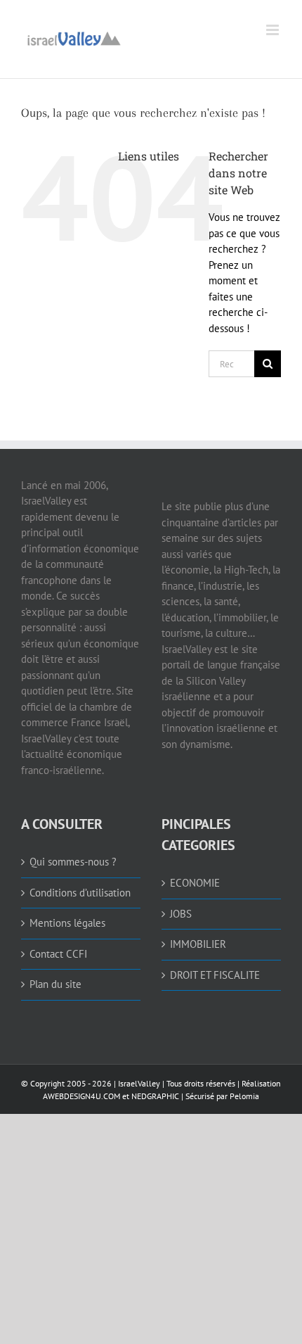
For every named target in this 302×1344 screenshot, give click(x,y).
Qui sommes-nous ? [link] (73, 861)
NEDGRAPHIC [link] (154, 1096)
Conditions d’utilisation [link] (80, 892)
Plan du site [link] (55, 984)
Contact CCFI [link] (58, 954)
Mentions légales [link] (67, 923)
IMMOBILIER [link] (198, 944)
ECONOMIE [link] (195, 882)
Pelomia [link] (244, 1096)
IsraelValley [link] (139, 1083)
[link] (73, 37)
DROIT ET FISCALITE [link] (215, 975)
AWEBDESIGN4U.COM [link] (81, 1096)
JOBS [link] (181, 913)
